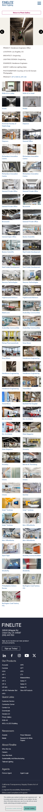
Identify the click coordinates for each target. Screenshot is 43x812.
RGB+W (5, 720)
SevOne (25, 495)
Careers (4, 752)
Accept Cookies (30, 808)
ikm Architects (7, 419)
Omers (4, 479)
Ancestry (26, 449)
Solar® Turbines (7, 510)
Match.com (6, 312)
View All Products (26, 690)
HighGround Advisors (10, 297)
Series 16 (23, 687)
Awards (4, 735)
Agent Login (24, 773)
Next (41, 32)
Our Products (9, 661)
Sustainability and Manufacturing (13, 758)
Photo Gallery (6, 717)
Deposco (26, 123)
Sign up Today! (11, 648)
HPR (22, 665)
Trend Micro (27, 388)
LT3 (21, 674)
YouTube (26, 655)
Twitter (34, 655)
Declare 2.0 (6, 714)
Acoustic (5, 665)
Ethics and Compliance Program (15, 793)
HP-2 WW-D (16, 77)
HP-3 (4, 681)
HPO (3, 694)
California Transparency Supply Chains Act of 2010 (20, 785)
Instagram (19, 655)
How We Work (7, 755)
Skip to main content (7, 5)
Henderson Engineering (31, 358)
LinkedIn (4, 655)
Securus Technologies (9, 282)
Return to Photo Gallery (21, 12)
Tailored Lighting (7, 762)
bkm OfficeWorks (29, 525)
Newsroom (8, 730)
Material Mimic (25, 678)
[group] (21, 48)
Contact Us (6, 707)
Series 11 (23, 681)
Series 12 (23, 684)
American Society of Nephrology (9, 124)
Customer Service (8, 701)
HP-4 (4, 684)
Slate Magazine (28, 434)
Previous (2, 32)
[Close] (40, 797)
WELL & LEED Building (10, 723)
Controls (5, 668)
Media (4, 738)
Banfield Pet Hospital (30, 403)
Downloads (6, 711)
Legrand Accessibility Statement (16, 790)
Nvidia (4, 108)
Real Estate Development (31, 252)
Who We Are (6, 749)
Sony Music (27, 343)
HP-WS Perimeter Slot (9, 690)
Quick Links (8, 697)
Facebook (12, 655)
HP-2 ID (23, 77)
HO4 (3, 671)
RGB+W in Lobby (8, 93)
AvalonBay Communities (31, 312)
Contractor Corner (8, 704)
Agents (6, 769)
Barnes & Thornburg (30, 464)
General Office (28, 141)
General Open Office (9, 237)
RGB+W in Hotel (28, 93)
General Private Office (9, 191)
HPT (22, 668)
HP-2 (4, 678)
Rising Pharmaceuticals (10, 343)
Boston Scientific (29, 237)
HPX (22, 671)
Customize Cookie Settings (14, 808)
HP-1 (3, 674)
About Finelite (9, 744)
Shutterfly (5, 570)
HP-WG (4, 687)
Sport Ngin (6, 555)
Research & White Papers (26, 739)
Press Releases (25, 735)
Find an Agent (7, 773)
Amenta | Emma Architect (32, 555)
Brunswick (26, 206)
